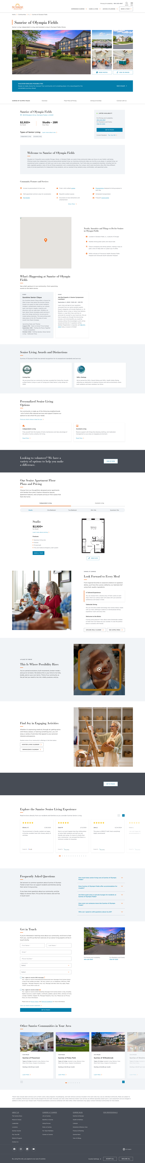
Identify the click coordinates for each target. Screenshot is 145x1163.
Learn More (26, 1074)
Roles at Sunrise (47, 1127)
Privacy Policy (35, 1001)
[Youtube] (33, 1149)
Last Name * (52, 945)
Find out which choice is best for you (31, 419)
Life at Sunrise (46, 1116)
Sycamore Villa (114, 510)
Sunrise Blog (78, 1112)
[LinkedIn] (27, 1149)
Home (14, 14)
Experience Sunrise (77, 9)
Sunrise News (76, 1134)
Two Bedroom (72, 510)
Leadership (15, 1123)
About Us (15, 1112)
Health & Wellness (78, 1119)
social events (105, 198)
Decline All (126, 1159)
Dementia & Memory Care (80, 1127)
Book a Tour (38, 553)
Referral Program (17, 1138)
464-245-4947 (101, 120)
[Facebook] (14, 1149)
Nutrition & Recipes (78, 1116)
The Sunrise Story (17, 1116)
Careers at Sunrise (49, 1112)
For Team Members (47, 1130)
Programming (100, 188)
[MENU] (132, 3)
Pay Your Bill (112, 135)
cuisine (73, 188)
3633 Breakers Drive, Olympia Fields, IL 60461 (38, 115)
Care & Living (93, 9)
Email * (24, 952)
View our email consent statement (30, 1005)
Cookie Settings (93, 1159)
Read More (26, 438)
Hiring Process (46, 1123)
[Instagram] (21, 1149)
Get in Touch (109, 130)
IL (29, 14)
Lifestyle (75, 1123)
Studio (31, 510)
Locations (15, 1127)
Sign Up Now (111, 461)
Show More (71, 204)
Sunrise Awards (16, 1130)
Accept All (110, 1159)
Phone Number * (27, 958)
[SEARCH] (127, 3)
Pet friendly (26, 198)
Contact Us (15, 1142)
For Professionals (110, 1112)
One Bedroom (51, 510)
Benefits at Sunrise (47, 1119)
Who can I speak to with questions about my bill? (95, 912)
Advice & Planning (109, 9)
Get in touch (121, 86)
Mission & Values (16, 1119)
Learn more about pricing (40, 532)
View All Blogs (77, 1138)
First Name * (26, 945)
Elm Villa (93, 510)
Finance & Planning (78, 1130)
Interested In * (25, 963)
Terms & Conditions (47, 1001)
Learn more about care (49, 132)
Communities (22, 14)
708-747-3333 (101, 124)
